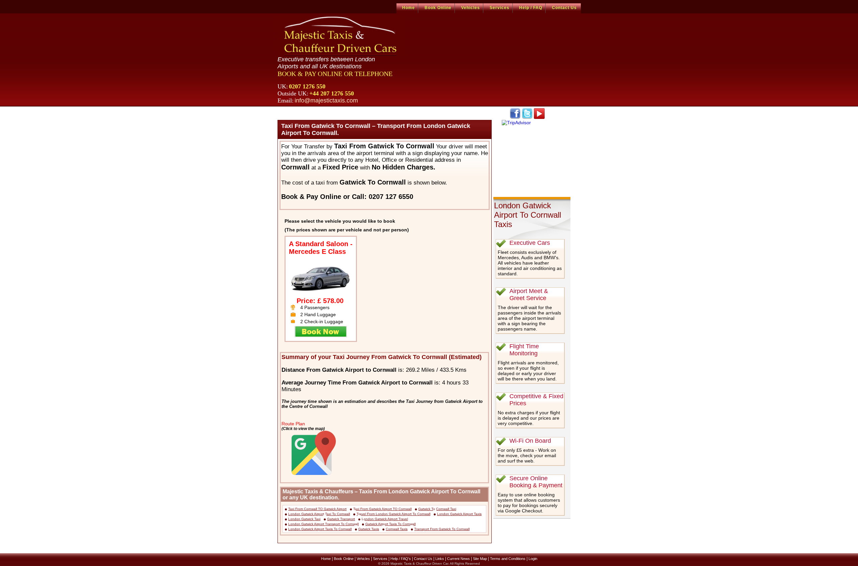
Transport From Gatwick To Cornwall (442, 529)
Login (533, 559)
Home (408, 7)
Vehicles (470, 7)
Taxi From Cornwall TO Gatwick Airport (317, 509)
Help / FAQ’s (400, 559)
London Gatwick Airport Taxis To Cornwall (320, 529)
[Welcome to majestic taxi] (341, 35)
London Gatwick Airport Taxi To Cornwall (319, 514)
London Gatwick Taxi (304, 519)
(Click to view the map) (303, 428)
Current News (458, 559)
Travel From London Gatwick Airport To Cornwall (393, 514)
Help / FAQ (530, 7)
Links (439, 559)
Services (499, 7)
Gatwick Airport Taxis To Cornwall (390, 524)
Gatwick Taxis (368, 529)
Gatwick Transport (341, 519)
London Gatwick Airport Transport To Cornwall (323, 524)
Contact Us (564, 7)
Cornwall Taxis (397, 529)
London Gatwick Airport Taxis (459, 514)
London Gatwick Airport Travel (385, 519)
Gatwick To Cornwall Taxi (437, 509)
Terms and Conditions (508, 559)
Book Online (438, 7)
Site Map (480, 559)
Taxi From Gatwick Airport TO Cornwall (382, 509)
